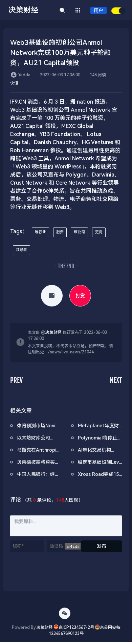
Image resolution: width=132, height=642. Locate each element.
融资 (60, 232)
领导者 (21, 250)
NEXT (116, 380)
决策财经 (53, 332)
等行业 (40, 232)
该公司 (79, 232)
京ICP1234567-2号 (76, 627)
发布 (101, 546)
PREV (16, 380)
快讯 (14, 83)
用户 (98, 10)
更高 (99, 232)
